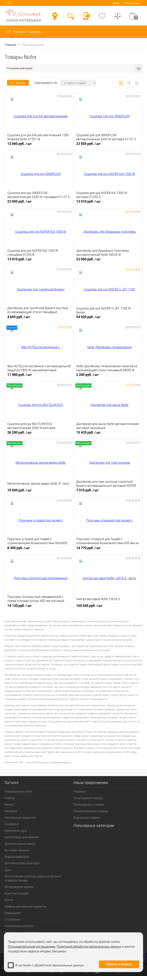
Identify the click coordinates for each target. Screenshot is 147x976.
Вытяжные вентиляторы (22, 863)
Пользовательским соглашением (31, 946)
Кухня (9, 900)
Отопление (12, 919)
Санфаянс (12, 824)
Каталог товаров (27, 32)
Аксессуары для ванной (21, 837)
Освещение (12, 913)
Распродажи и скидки (89, 804)
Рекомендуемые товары (91, 811)
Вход (116, 3)
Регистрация (132, 3)
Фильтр (20, 82)
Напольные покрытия (20, 817)
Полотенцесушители (19, 926)
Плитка (10, 798)
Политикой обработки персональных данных (89, 946)
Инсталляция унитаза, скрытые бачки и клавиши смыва (33, 878)
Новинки (80, 791)
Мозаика (11, 811)
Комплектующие (16, 893)
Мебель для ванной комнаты (25, 906)
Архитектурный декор (20, 844)
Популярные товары (88, 798)
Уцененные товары (87, 817)
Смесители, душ (16, 830)
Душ (8, 870)
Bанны (9, 804)
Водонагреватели (17, 857)
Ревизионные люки (18, 791)
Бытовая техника (17, 850)
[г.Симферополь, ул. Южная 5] (54, 16)
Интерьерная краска (19, 887)
